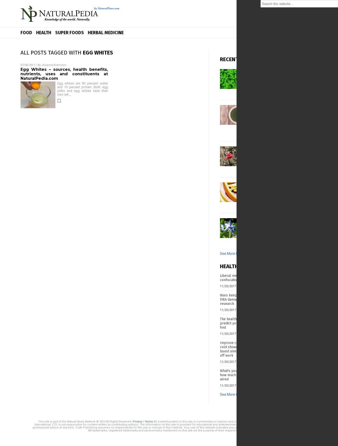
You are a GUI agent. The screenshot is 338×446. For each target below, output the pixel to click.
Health (43, 32)
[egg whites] (70, 24)
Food (26, 32)
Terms (149, 421)
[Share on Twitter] (59, 101)
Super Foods (69, 32)
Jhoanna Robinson (53, 65)
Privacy (137, 421)
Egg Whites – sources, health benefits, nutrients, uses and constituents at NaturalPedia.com (64, 74)
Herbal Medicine (106, 32)
